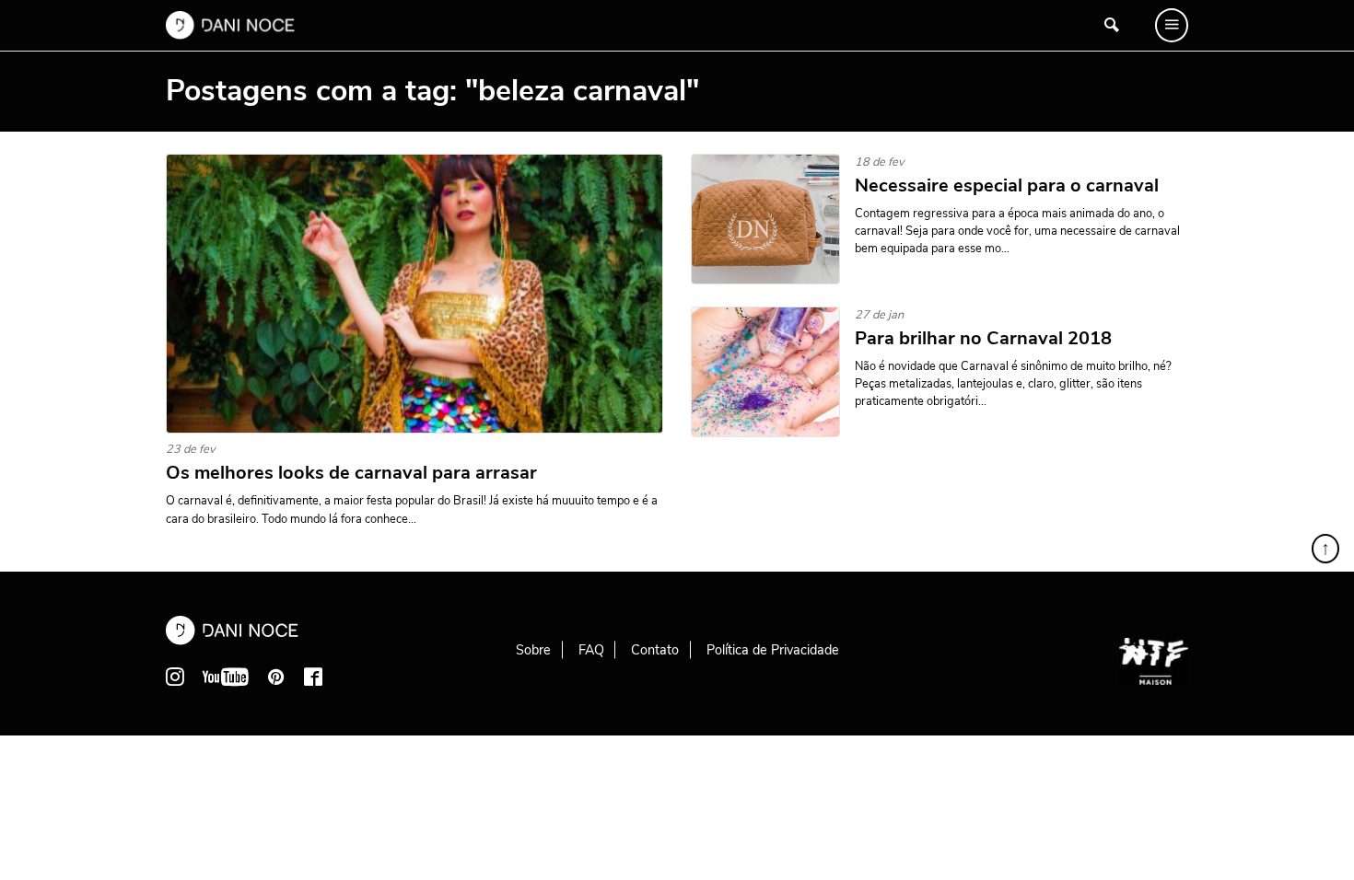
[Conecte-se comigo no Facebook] (313, 676)
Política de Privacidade (772, 650)
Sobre (533, 650)
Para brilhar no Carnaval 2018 (983, 339)
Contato (655, 650)
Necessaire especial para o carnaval (1009, 186)
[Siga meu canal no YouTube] (226, 676)
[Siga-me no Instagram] (175, 676)
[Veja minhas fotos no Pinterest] (276, 676)
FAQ (591, 650)
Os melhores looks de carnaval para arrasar (351, 473)
